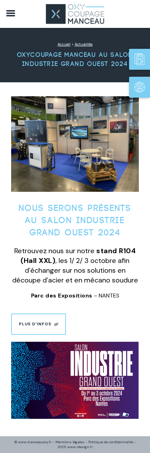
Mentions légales (69, 442)
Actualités (84, 44)
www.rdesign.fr (80, 447)
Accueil (64, 44)
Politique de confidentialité (110, 442)
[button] (38, 324)
